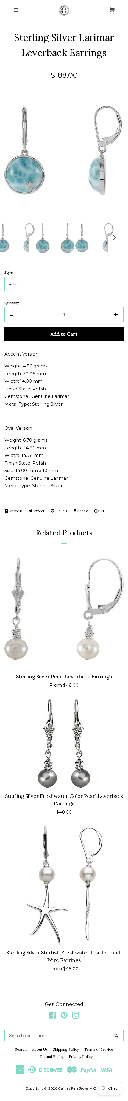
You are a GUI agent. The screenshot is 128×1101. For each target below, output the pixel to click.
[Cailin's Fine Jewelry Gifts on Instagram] (75, 1016)
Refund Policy (51, 1056)
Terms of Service (98, 1049)
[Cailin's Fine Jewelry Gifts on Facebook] (52, 1016)
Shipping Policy (66, 1049)
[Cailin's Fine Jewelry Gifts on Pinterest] (64, 1016)
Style (8, 272)
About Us (40, 1049)
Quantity (11, 302)
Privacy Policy (81, 1056)
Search (21, 1049)
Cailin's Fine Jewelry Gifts (79, 1088)
